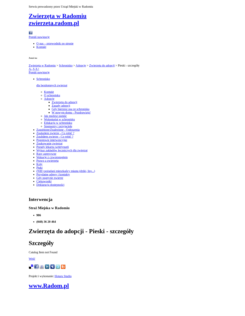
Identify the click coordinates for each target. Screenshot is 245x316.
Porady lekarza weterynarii (52, 147)
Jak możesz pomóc (55, 116)
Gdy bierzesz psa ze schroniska (70, 109)
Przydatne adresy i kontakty (53, 174)
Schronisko (66, 65)
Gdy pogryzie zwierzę (49, 178)
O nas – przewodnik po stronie (55, 43)
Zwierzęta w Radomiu (42, 65)
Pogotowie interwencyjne (51, 140)
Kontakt (41, 47)
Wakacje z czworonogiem (52, 157)
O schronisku (52, 95)
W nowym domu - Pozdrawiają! (71, 112)
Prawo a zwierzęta (47, 160)
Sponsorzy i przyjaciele (58, 126)
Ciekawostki (43, 181)
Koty (39, 164)
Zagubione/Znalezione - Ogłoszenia (58, 129)
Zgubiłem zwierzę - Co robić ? (54, 136)
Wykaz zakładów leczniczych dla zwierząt (61, 150)
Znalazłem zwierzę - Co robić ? (55, 133)
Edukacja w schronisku (58, 122)
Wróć (32, 258)
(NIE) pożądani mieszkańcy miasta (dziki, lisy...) (65, 171)
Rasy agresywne (46, 153)
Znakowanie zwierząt (49, 143)
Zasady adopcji (61, 105)
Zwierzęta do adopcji (102, 65)
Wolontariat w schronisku (59, 119)
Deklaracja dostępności (50, 184)
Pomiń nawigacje (39, 37)
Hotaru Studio (63, 276)
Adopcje (81, 65)
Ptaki (39, 167)
